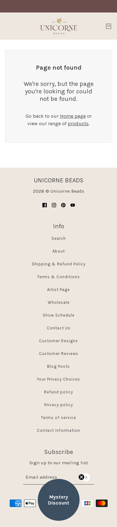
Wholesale (59, 302)
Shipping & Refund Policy (58, 264)
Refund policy (58, 392)
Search (58, 238)
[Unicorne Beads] (58, 26)
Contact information (58, 430)
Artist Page (58, 289)
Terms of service (58, 417)
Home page (73, 116)
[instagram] (54, 205)
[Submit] (86, 477)
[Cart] (108, 26)
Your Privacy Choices (58, 379)
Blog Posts (58, 366)
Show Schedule (59, 315)
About (58, 251)
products (78, 123)
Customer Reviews (58, 353)
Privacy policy (58, 404)
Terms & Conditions (58, 276)
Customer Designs (58, 340)
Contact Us (59, 328)
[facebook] (44, 205)
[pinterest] (63, 205)
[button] (59, 500)
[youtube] (72, 205)
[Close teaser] (81, 477)
